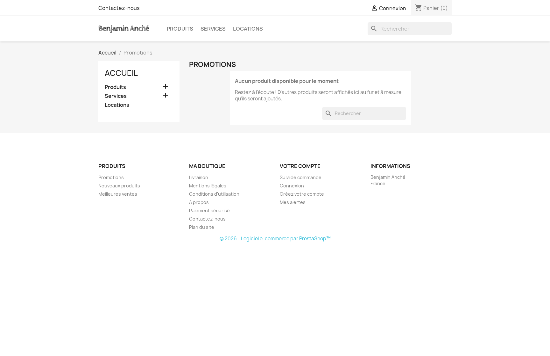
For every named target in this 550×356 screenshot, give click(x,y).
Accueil (121, 73)
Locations (248, 28)
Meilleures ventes (117, 194)
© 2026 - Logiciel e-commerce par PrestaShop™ (275, 238)
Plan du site (201, 227)
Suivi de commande (300, 177)
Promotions (111, 177)
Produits (180, 28)
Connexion (292, 186)
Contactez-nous (119, 7)
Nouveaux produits (119, 186)
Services (213, 28)
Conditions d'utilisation (214, 194)
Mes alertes (293, 202)
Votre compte (300, 166)
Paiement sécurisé (209, 210)
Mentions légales (207, 186)
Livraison (198, 177)
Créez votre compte (302, 194)
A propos (199, 202)
